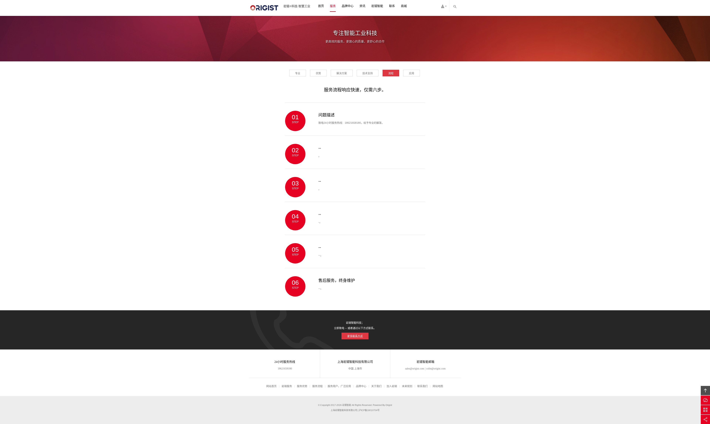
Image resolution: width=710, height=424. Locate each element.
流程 (390, 73)
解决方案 (342, 73)
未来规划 (407, 386)
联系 (392, 6)
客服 (443, 6)
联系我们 (422, 386)
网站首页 (271, 386)
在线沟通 (705, 400)
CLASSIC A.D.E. (265, 8)
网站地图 (438, 386)
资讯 (362, 6)
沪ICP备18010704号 (369, 410)
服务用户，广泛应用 (339, 386)
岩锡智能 (377, 6)
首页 (321, 6)
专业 (297, 73)
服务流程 (317, 386)
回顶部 (705, 390)
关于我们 (376, 386)
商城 (404, 6)
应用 (411, 73)
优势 (318, 73)
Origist (389, 405)
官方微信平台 (705, 409)
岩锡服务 (287, 386)
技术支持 (367, 73)
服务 (333, 6)
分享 (705, 419)
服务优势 (302, 386)
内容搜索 (454, 6)
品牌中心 (348, 6)
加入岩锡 (392, 386)
